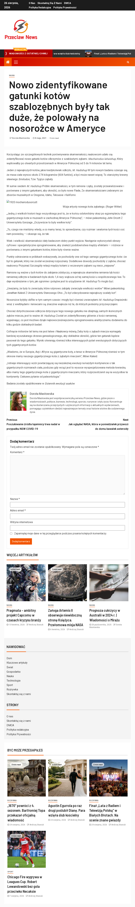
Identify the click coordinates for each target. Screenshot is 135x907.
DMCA (67, 3)
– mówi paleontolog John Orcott (101, 218)
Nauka (10, 676)
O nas (32, 3)
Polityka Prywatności (64, 7)
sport (10, 872)
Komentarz (17, 452)
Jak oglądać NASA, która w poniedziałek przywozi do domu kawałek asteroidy (98, 424)
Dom (9, 658)
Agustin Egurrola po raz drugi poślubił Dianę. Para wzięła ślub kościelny (66, 810)
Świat (10, 667)
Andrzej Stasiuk (36, 625)
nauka (12, 75)
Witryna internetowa (21, 522)
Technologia (13, 680)
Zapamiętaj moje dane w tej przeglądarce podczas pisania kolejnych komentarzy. (60, 533)
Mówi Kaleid (90, 356)
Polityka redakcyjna (40, 7)
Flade (77, 190)
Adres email (18, 510)
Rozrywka (12, 689)
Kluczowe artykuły (17, 662)
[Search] (128, 62)
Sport (10, 685)
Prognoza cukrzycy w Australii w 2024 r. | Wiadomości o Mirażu (104, 615)
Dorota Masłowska (21, 138)
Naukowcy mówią (66, 331)
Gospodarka (13, 671)
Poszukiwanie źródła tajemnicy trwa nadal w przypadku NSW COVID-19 (33, 424)
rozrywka (12, 800)
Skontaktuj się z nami (50, 3)
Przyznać (24, 265)
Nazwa (15, 499)
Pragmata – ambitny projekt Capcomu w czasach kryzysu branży (24, 615)
